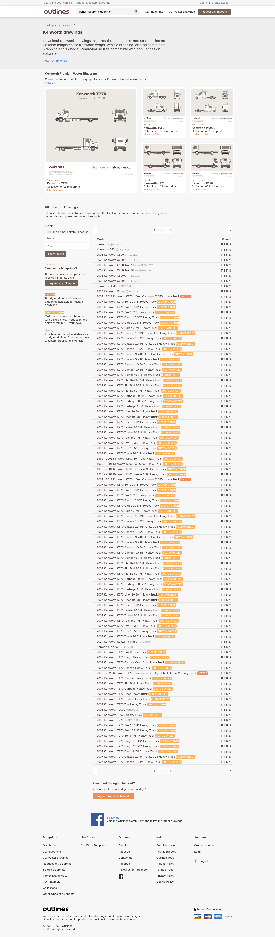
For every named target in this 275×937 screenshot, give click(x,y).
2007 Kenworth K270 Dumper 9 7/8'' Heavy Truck (138, 374)
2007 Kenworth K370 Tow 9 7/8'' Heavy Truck (135, 636)
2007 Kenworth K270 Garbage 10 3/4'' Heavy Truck (139, 395)
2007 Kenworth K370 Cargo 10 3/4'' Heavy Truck (138, 500)
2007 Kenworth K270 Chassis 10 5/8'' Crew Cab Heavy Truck (145, 343)
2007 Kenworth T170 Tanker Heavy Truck (133, 699)
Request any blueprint (57, 863)
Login (197, 851)
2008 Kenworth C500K (118, 275)
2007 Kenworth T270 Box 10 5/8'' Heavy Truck (136, 730)
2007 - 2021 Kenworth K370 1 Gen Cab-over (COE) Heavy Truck (143, 479)
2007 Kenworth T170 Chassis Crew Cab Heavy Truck (140, 662)
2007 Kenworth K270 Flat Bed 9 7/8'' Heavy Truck (138, 390)
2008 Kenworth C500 (118, 254)
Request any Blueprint (214, 11)
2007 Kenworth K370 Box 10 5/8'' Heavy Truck (136, 490)
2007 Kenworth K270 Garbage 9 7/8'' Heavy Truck (139, 406)
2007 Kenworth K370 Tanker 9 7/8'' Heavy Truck (137, 620)
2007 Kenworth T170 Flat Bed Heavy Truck (134, 683)
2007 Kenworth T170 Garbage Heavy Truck (134, 688)
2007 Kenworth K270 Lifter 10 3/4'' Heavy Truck (137, 411)
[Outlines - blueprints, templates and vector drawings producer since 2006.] (57, 11)
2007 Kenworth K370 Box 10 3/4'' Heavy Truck (136, 484)
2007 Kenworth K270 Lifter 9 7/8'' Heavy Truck (136, 422)
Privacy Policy (165, 875)
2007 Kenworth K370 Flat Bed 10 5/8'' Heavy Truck (139, 568)
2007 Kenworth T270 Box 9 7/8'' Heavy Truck (135, 735)
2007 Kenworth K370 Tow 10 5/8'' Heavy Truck (136, 631)
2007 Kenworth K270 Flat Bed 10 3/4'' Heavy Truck (139, 380)
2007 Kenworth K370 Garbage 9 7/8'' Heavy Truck (139, 589)
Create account (221, 2)
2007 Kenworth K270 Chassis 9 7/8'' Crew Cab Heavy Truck (145, 354)
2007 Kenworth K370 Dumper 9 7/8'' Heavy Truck (138, 558)
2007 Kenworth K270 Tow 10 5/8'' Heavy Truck (136, 448)
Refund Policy (165, 863)
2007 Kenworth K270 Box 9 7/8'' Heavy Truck (135, 312)
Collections (50, 887)
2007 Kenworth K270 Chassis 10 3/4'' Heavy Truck (139, 338)
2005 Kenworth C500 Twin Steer (125, 265)
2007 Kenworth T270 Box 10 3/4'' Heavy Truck (136, 725)
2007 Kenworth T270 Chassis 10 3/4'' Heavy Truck (139, 761)
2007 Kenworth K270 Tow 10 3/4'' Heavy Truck (136, 442)
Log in (204, 2)
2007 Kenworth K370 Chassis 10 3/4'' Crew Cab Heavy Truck (145, 516)
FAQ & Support (166, 851)
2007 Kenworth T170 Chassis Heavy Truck (134, 667)
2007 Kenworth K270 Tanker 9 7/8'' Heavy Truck (137, 437)
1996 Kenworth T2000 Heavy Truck (129, 714)
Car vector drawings (55, 857)
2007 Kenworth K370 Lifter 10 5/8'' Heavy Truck (137, 599)
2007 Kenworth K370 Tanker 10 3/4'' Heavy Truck (138, 610)
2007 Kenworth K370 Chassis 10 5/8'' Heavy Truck (139, 531)
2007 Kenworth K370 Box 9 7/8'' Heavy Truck (135, 495)
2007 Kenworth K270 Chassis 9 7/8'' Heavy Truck (138, 359)
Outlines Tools (165, 857)
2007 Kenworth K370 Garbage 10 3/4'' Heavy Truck (139, 578)
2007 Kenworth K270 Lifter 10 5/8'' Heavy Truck (137, 416)
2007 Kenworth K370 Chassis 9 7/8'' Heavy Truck (138, 542)
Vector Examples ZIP (56, 875)
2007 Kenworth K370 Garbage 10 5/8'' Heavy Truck (139, 584)
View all (50, 82)
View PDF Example (55, 60)
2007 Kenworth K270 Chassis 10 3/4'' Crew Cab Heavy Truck (145, 333)
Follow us (113, 817)
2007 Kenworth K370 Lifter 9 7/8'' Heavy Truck (136, 605)
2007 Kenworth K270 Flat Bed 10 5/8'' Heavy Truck (139, 385)
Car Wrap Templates (94, 845)
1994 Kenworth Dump (118, 291)
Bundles (124, 845)
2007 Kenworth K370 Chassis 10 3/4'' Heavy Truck (139, 521)
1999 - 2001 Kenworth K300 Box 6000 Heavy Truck (139, 463)
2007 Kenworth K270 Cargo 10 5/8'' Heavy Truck (138, 322)
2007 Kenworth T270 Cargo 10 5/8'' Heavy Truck (138, 746)
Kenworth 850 (113, 249)
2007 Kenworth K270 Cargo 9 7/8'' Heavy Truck (137, 327)
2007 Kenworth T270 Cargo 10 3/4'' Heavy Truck (138, 741)
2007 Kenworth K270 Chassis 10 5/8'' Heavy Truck (139, 348)
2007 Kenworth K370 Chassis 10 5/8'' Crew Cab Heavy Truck (145, 526)
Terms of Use (164, 869)
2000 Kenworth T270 (117, 720)
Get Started (50, 845)
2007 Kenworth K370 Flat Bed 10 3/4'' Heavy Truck (139, 563)
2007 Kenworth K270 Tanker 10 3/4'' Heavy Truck (138, 427)
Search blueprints (54, 869)
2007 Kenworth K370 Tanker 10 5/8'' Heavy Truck (138, 615)
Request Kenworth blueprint (113, 796)
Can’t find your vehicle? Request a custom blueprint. (77, 2)
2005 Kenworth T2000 (118, 709)
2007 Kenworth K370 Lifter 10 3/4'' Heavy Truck (137, 594)
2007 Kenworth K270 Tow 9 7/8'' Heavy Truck (135, 453)
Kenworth (110, 244)
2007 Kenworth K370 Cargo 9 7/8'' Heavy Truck (137, 510)
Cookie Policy (165, 881)
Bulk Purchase (165, 845)
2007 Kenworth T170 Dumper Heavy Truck (134, 678)
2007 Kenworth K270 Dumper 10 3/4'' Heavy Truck (139, 364)
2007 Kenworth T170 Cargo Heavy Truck (133, 657)
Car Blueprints (154, 11)
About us (124, 851)
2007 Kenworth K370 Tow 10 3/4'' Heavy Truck (136, 625)
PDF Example (51, 881)
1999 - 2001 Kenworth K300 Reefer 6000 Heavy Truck (141, 474)
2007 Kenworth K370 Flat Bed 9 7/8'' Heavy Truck (138, 573)
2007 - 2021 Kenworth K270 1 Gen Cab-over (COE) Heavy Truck (143, 296)
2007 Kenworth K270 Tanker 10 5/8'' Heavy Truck (138, 432)
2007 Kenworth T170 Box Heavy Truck (131, 652)
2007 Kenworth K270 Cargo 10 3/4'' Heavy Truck (138, 317)
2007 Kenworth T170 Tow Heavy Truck (131, 704)
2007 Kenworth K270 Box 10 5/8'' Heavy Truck (136, 307)
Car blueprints (52, 851)
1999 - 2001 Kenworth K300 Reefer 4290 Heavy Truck (141, 469)
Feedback (125, 863)
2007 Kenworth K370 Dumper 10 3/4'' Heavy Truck (139, 547)
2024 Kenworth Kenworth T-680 (124, 641)
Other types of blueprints (58, 893)
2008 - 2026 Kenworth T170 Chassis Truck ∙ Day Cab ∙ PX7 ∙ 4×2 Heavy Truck (152, 673)
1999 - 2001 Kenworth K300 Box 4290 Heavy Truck (139, 458)
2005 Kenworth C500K (118, 280)
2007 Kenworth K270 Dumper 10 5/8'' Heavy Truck (139, 369)
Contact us (125, 857)
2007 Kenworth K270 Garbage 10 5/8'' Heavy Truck (139, 401)
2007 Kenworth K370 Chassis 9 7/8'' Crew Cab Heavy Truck (145, 537)
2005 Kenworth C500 (118, 259)
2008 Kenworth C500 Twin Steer (125, 270)
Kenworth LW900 (115, 646)
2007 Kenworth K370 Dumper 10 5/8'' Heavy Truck (139, 552)
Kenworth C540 (114, 286)
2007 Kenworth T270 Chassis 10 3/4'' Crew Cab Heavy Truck (145, 756)
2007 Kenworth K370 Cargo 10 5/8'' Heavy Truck (138, 505)
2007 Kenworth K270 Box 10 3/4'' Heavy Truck (136, 301)
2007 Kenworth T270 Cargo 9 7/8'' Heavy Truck (137, 751)
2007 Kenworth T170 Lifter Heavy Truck (132, 693)
